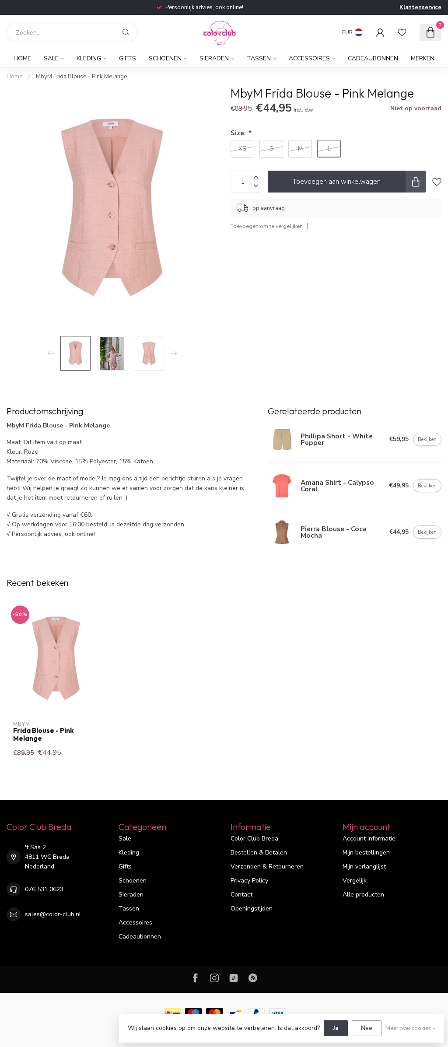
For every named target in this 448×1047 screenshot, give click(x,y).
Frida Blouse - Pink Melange (43, 734)
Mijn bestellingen (366, 852)
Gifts (127, 58)
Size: (241, 132)
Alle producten (363, 894)
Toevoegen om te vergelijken (267, 226)
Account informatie (369, 838)
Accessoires (309, 58)
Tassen (259, 58)
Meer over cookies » (410, 1028)
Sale (51, 58)
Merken (422, 58)
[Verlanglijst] (402, 32)
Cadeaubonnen (373, 58)
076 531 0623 (44, 889)
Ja (336, 1028)
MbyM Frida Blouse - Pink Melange (81, 77)
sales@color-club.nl (53, 914)
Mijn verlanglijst (364, 866)
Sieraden (214, 58)
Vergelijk (355, 880)
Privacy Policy (249, 880)
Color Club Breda (254, 838)
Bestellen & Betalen (259, 852)
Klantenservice (420, 7)
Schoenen (165, 58)
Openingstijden (252, 908)
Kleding (89, 58)
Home (22, 58)
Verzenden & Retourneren (267, 866)
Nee (366, 1028)
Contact (241, 894)
